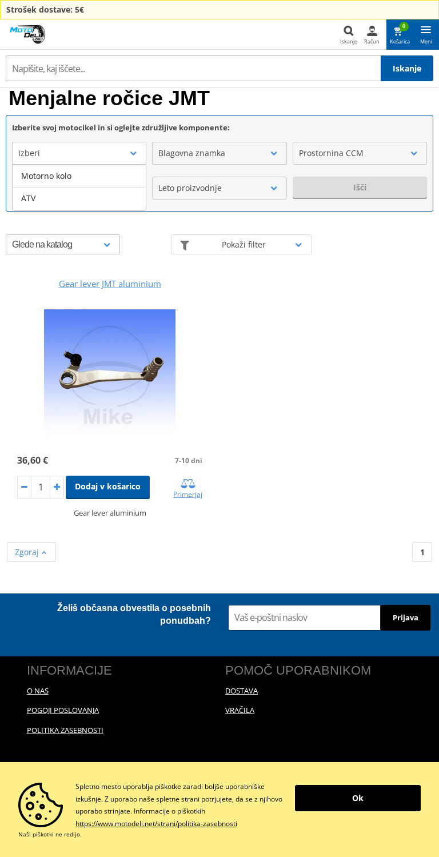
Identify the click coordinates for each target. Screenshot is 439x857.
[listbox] (79, 187)
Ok (358, 797)
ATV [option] (28, 198)
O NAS (38, 690)
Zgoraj (28, 552)
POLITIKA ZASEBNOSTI (65, 730)
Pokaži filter (244, 244)
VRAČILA (239, 710)
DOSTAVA (241, 690)
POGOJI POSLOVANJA (63, 710)
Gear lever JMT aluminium (110, 283)
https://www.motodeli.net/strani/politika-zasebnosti (156, 823)
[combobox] (79, 153)
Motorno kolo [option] (46, 175)
